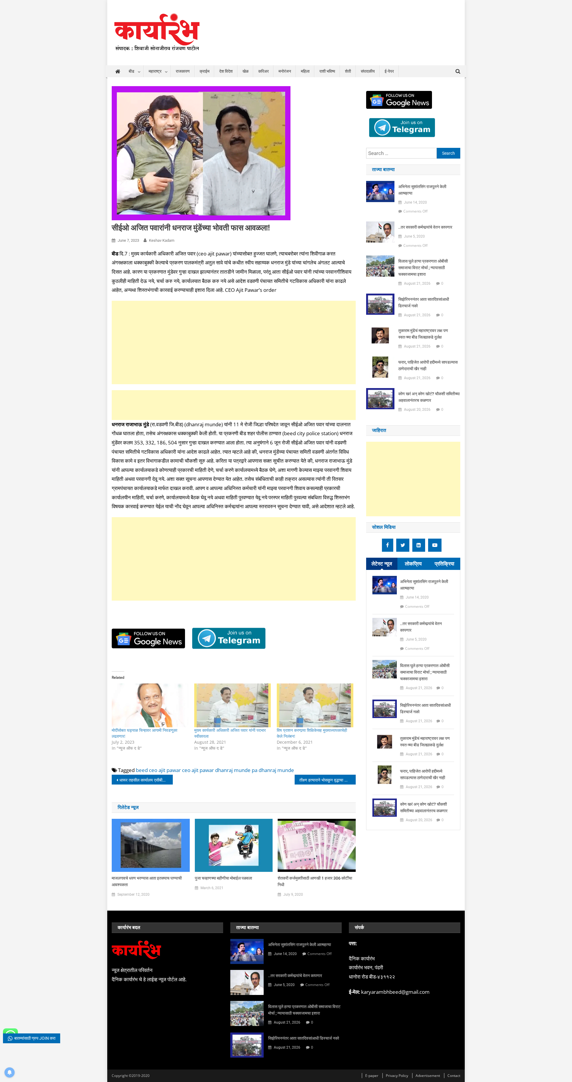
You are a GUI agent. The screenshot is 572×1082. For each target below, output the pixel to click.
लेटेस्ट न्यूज (382, 563)
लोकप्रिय (413, 563)
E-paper (371, 1075)
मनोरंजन (285, 71)
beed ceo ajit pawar (158, 770)
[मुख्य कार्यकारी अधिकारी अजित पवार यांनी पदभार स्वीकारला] (232, 705)
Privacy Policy (397, 1075)
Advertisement (428, 1075)
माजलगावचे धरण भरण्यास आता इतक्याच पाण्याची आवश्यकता (147, 881)
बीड (131, 71)
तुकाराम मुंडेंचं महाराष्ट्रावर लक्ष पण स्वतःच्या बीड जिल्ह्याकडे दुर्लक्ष (423, 334)
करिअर (263, 71)
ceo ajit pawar (198, 770)
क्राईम (204, 71)
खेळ (245, 71)
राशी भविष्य (327, 71)
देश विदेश (226, 71)
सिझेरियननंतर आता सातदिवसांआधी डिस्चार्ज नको (423, 302)
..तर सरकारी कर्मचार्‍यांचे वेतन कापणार (425, 227)
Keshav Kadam (161, 240)
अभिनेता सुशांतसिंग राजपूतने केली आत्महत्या (422, 190)
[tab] (381, 564)
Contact (453, 1075)
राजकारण (183, 71)
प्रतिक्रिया (444, 563)
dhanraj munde (233, 770)
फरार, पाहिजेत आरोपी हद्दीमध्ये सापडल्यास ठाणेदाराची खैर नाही (428, 365)
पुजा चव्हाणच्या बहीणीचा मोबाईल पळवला (223, 878)
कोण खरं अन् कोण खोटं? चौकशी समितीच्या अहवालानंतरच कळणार (429, 397)
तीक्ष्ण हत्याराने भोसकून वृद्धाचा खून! (325, 780)
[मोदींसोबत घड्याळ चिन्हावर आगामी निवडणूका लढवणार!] (150, 705)
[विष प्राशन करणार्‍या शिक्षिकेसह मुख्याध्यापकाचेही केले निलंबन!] (315, 705)
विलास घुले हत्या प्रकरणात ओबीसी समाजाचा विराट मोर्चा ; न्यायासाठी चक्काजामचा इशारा (423, 268)
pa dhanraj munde (273, 770)
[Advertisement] (234, 342)
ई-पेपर (389, 71)
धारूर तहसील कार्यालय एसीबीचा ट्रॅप (146, 780)
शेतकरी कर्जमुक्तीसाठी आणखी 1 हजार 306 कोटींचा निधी (315, 881)
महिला (305, 71)
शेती (348, 71)
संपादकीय (368, 71)
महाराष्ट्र (155, 71)
